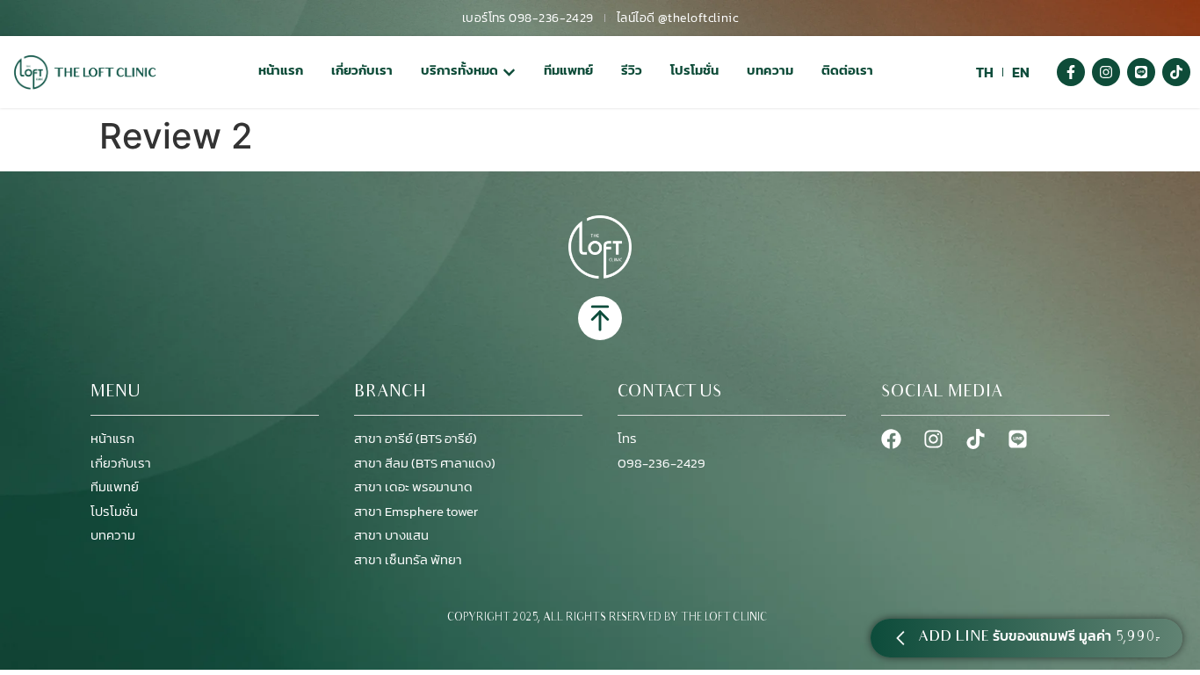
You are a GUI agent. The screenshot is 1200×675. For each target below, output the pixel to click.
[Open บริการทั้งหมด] (509, 72)
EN (1021, 72)
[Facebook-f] (1071, 72)
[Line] (1141, 72)
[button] (1026, 638)
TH (985, 72)
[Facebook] (891, 439)
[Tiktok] (1176, 72)
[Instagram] (1106, 72)
